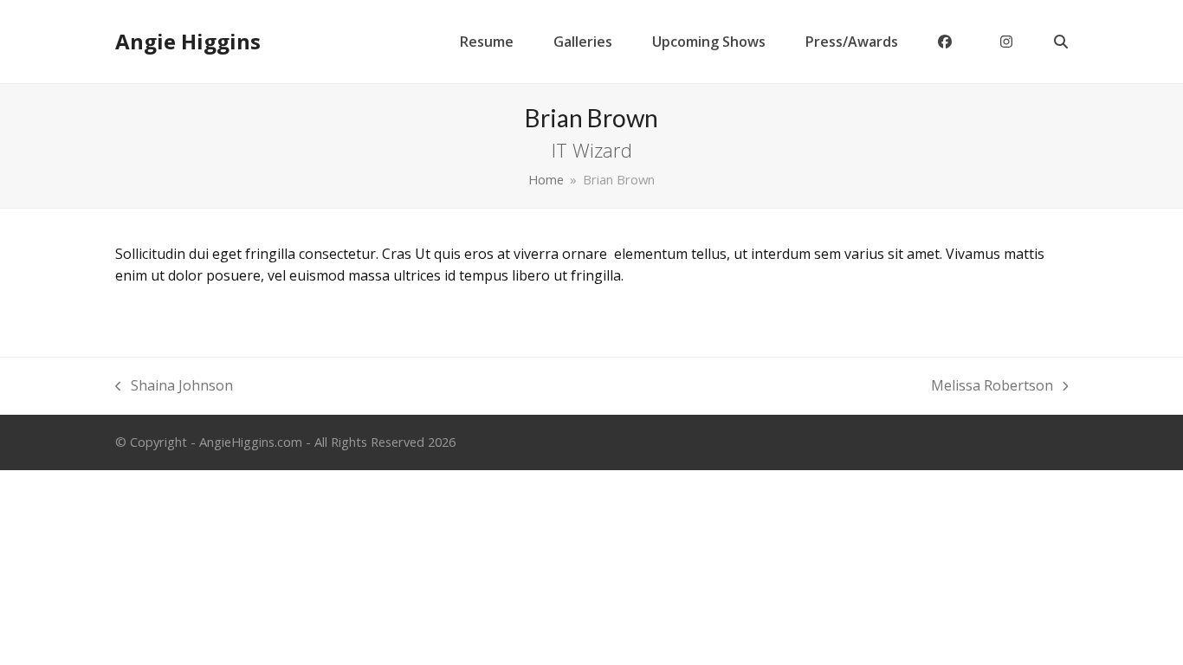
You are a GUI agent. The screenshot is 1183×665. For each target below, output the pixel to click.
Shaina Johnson (174, 386)
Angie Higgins (188, 41)
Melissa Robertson (992, 386)
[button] (1061, 41)
